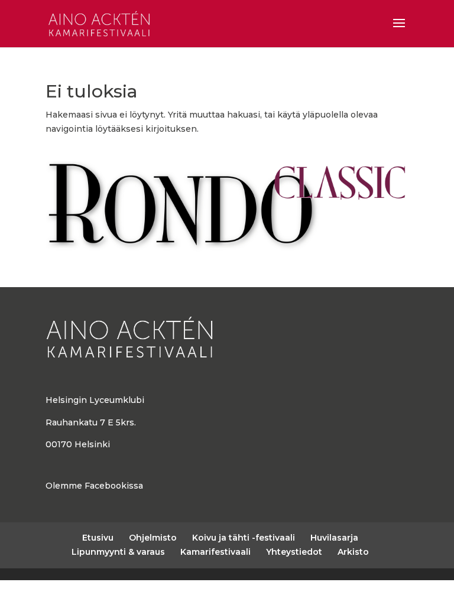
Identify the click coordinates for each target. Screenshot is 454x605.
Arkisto (353, 552)
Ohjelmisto (153, 537)
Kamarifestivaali (215, 552)
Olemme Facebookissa (94, 485)
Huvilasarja (334, 537)
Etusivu (98, 537)
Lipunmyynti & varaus (118, 552)
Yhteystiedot (294, 552)
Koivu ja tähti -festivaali (243, 537)
